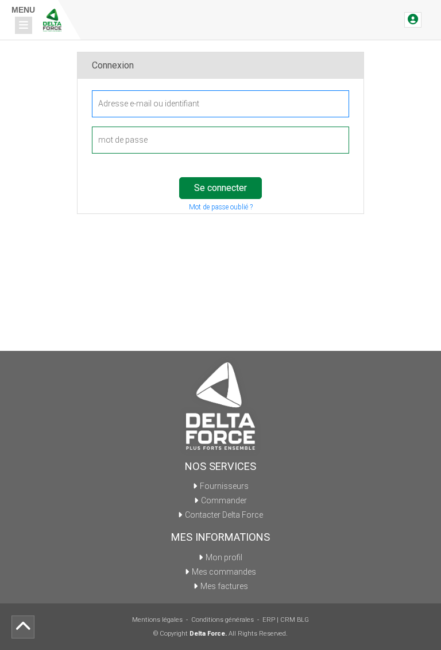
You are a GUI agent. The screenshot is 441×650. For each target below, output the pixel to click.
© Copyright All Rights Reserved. (220, 633)
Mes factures (224, 586)
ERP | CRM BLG (285, 620)
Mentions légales (157, 620)
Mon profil (224, 557)
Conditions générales (222, 620)
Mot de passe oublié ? (221, 207)
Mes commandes (224, 571)
